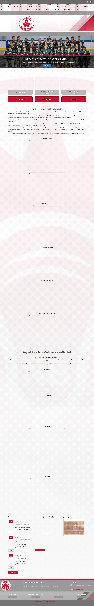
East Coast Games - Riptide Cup (64, 34)
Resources (66, 13)
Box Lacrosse (26, 34)
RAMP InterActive (40, 601)
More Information (12, 597)
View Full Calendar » (40, 549)
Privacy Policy (55, 601)
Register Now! (89, 13)
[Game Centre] (9, 8)
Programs (50, 13)
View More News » (13, 572)
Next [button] (93, 7)
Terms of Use (48, 601)
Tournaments (74, 13)
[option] (9, 7)
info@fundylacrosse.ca (78, 589)
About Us (82, 13)
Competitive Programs (35, 34)
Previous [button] (1, 7)
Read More (47, 65)
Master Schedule (58, 13)
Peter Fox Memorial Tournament (49, 34)
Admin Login (47, 603)
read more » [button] (11, 531)
